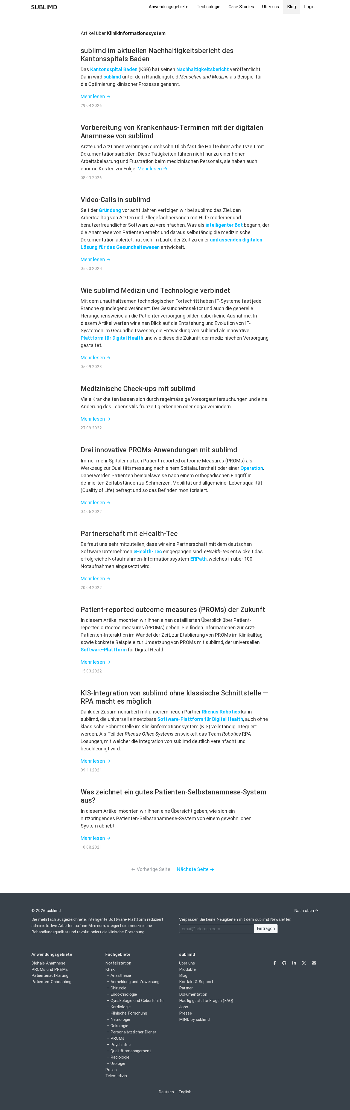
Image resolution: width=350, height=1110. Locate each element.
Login (309, 6)
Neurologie (120, 1019)
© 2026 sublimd (46, 910)
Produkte (187, 969)
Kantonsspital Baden (114, 69)
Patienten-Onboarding (51, 981)
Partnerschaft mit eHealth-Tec (129, 534)
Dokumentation (193, 994)
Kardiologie (120, 1006)
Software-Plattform (104, 649)
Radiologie (119, 1057)
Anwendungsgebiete (168, 6)
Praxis (111, 1069)
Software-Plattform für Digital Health (200, 719)
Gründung (110, 210)
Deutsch (166, 1091)
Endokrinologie (123, 994)
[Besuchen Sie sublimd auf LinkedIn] (294, 963)
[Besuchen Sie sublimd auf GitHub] (285, 963)
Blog (291, 6)
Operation (251, 468)
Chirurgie (118, 988)
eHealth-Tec (147, 551)
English (185, 1091)
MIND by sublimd (194, 1019)
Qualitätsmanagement (130, 1050)
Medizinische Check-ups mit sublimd (138, 389)
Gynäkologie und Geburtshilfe (137, 1000)
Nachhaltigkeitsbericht (202, 69)
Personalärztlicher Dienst (133, 1032)
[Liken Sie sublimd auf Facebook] (275, 963)
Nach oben (304, 910)
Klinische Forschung (128, 1013)
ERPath (198, 559)
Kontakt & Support (196, 981)
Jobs (183, 1006)
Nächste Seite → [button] (195, 869)
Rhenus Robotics (221, 712)
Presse (185, 1013)
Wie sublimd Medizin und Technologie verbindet (155, 291)
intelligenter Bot (224, 225)
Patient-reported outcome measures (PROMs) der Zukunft (173, 610)
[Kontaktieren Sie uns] (314, 963)
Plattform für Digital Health (112, 338)
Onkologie (119, 1025)
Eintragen (266, 928)
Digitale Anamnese (48, 963)
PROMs (117, 1038)
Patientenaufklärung (49, 975)
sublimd (112, 77)
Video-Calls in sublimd (115, 200)
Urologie (117, 1063)
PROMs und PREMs (49, 969)
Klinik (110, 969)
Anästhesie (120, 975)
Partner (186, 988)
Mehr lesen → (96, 96)
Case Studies (241, 6)
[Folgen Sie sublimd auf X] (304, 963)
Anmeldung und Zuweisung (134, 981)
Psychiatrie (120, 1044)
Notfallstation (118, 963)
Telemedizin (116, 1075)
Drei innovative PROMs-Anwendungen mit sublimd (159, 450)
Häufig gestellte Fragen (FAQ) (206, 1000)
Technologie (208, 6)
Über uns (270, 6)
